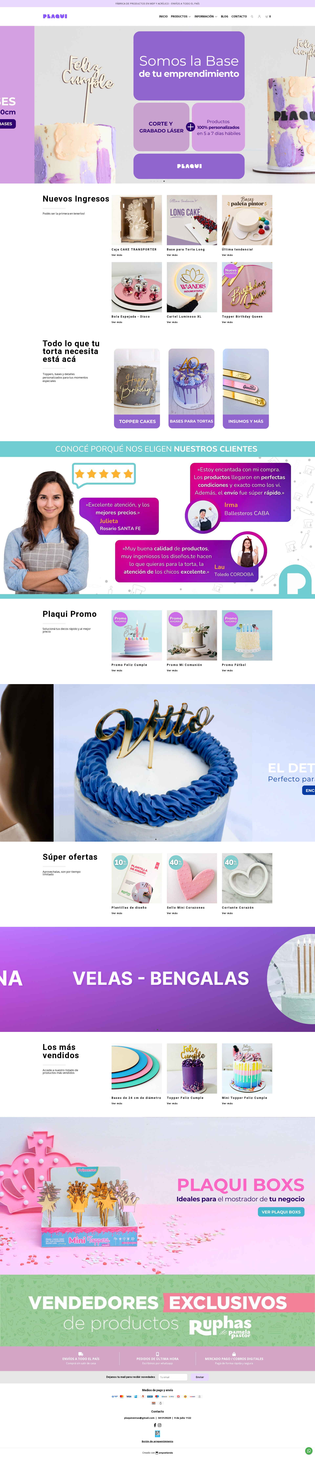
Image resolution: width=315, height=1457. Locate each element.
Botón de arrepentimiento (157, 1441)
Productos (179, 16)
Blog (224, 16)
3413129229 (164, 1417)
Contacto (239, 16)
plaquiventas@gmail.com (139, 1417)
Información (204, 16)
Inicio (163, 16)
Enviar (200, 1377)
